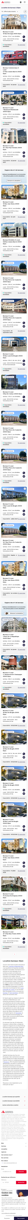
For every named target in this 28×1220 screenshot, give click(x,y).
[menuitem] (21, 2)
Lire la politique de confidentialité (9, 1213)
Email (2, 1169)
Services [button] (3, 1146)
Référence (3, 1179)
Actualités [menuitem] (4, 1149)
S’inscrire (21, 1171)
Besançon (6, 1061)
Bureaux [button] (3, 1189)
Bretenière (19, 1013)
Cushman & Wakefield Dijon (16, 966)
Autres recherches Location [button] (10, 1105)
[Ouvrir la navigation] (25, 2)
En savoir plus (21, 44)
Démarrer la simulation (14, 180)
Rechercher (21, 1182)
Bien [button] (2, 1143)
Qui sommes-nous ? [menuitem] (6, 1155)
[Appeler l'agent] (24, 37)
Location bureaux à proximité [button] (11, 1101)
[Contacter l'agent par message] (24, 40)
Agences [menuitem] (3, 1152)
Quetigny (5, 993)
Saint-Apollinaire (13, 993)
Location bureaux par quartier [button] (11, 1096)
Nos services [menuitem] (4, 1157)
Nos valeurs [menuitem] (4, 1160)
